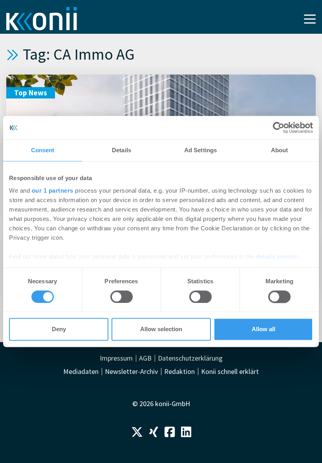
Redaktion (179, 371)
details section (277, 256)
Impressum (116, 358)
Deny (59, 329)
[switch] (121, 296)
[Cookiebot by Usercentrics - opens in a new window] (278, 127)
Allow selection (161, 329)
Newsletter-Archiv (131, 371)
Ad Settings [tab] (200, 150)
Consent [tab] (43, 150)
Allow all (263, 329)
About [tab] (279, 150)
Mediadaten (81, 371)
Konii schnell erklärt (230, 371)
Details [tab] (121, 150)
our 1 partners (52, 190)
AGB (145, 358)
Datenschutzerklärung (190, 358)
